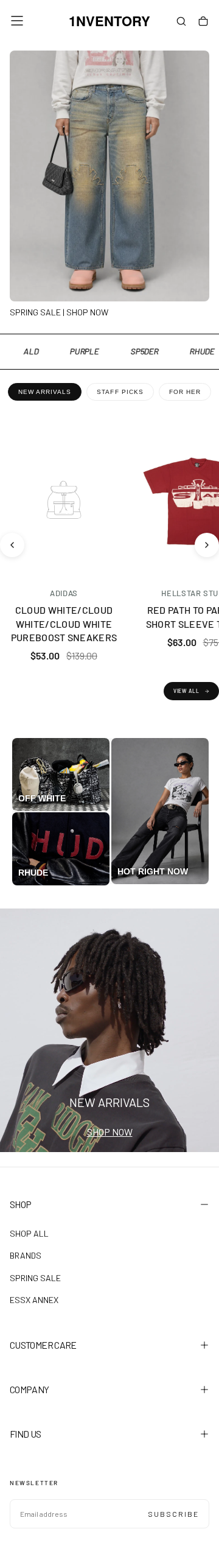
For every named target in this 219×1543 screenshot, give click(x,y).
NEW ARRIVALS (44, 391)
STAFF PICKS (120, 391)
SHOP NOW (110, 1131)
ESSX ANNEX (34, 1300)
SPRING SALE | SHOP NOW (59, 312)
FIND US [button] (25, 1433)
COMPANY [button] (29, 1389)
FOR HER (185, 391)
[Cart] (203, 22)
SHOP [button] (20, 1204)
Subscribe (173, 1514)
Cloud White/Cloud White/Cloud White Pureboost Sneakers (64, 623)
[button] (17, 20)
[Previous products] (12, 545)
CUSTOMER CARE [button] (43, 1345)
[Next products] (207, 545)
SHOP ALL (29, 1233)
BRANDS (25, 1255)
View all (186, 690)
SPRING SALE (35, 1278)
